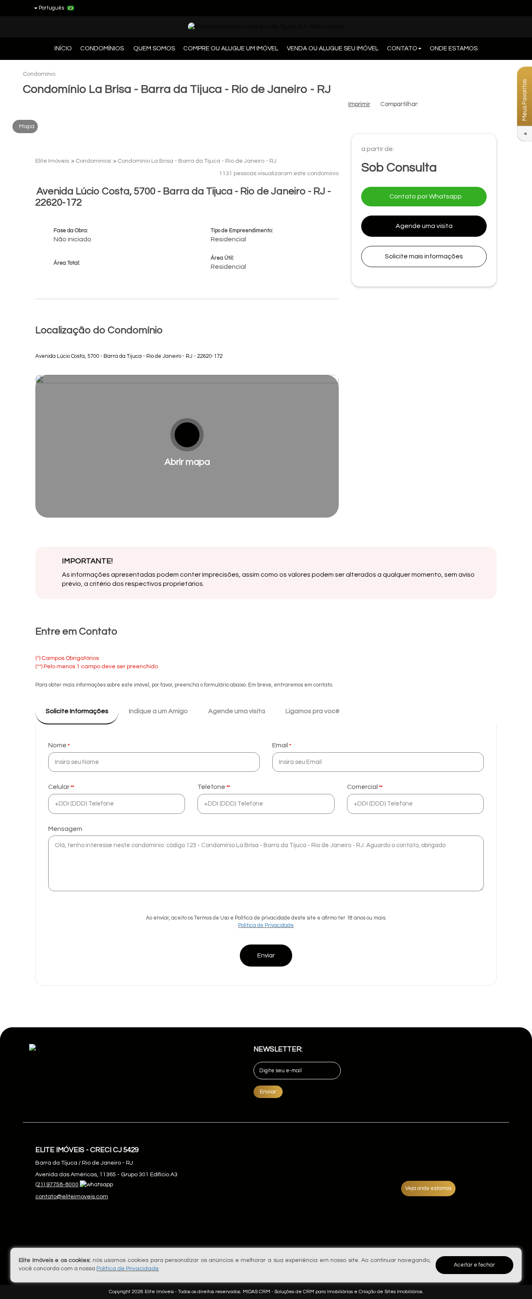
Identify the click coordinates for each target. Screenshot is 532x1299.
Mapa (26, 126)
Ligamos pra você (313, 711)
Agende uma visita (424, 226)
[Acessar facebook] (465, 8)
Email (280, 745)
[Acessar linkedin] (480, 8)
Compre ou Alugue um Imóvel (230, 48)
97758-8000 (57, 1184)
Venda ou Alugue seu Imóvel (333, 48)
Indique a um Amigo (158, 711)
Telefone (211, 786)
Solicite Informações (77, 711)
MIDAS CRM (256, 1291)
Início (63, 48)
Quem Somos (154, 48)
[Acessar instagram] (495, 8)
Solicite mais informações (424, 256)
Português (51, 8)
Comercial (362, 786)
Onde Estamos (454, 48)
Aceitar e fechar (474, 1265)
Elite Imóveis (159, 1291)
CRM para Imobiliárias (328, 1291)
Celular (58, 786)
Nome (57, 745)
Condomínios (102, 48)
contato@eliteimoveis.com (71, 1197)
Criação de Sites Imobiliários (390, 1291)
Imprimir (359, 104)
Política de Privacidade (266, 925)
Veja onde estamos (428, 1188)
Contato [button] (402, 48)
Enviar (266, 955)
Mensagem (65, 829)
